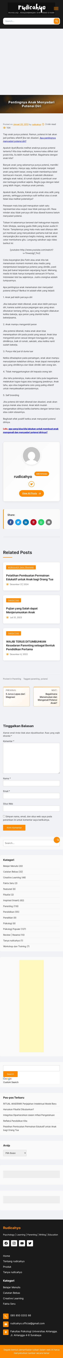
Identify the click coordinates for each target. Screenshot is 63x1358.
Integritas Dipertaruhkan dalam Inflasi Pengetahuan (29, 1115)
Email (6, 791)
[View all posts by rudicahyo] (31, 455)
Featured (7, 889)
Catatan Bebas (10, 871)
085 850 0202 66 (20, 1315)
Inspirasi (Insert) (11, 900)
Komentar (8, 741)
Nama (7, 778)
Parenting (13, 600)
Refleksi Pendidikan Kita (15, 1121)
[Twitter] (31, 484)
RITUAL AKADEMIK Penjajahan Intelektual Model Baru (29, 1103)
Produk (7, 1266)
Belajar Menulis (10, 866)
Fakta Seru (8, 883)
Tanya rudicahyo (11, 940)
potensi (44, 679)
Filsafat (6, 894)
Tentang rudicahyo (14, 1261)
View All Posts (29, 493)
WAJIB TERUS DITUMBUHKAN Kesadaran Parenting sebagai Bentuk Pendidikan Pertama (30, 645)
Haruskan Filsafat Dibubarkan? (18, 1109)
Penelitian (8, 917)
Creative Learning (12, 877)
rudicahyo (36, 124)
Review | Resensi (11, 935)
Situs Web (8, 803)
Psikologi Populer (11, 929)
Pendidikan (8, 911)
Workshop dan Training (21, 567)
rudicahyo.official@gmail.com (27, 1323)
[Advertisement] (31, 61)
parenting (35, 679)
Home (6, 1255)
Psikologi (7, 923)
